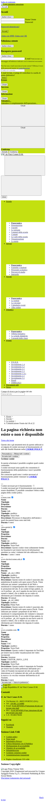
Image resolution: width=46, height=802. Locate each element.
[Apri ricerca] (25, 166)
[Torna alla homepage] (23, 154)
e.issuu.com (6, 497)
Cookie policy (12, 737)
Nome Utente (30, 19)
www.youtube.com (9, 630)
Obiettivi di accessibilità (15, 748)
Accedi (4, 7)
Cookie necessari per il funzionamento (16, 486)
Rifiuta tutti (21, 454)
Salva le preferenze (21, 682)
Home (8, 416)
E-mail (28, 59)
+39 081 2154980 (17, 704)
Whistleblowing (12, 750)
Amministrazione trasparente (17, 755)
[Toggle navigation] (21, 186)
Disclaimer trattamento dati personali (15, 778)
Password (29, 22)
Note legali (10, 739)
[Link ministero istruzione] (12, 4)
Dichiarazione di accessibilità (18, 746)
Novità (9, 419)
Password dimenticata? (10, 27)
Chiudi (4, 85)
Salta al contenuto (8, 2)
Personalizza (7, 454)
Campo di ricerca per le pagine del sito (16, 391)
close (4, 197)
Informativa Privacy (14, 741)
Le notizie (10, 421)
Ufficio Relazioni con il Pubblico (19, 744)
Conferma (13, 152)
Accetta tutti (10, 456)
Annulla (5, 152)
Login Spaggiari (24, 68)
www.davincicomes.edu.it (11, 559)
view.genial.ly (7, 527)
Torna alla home (7, 440)
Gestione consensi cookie (16, 753)
